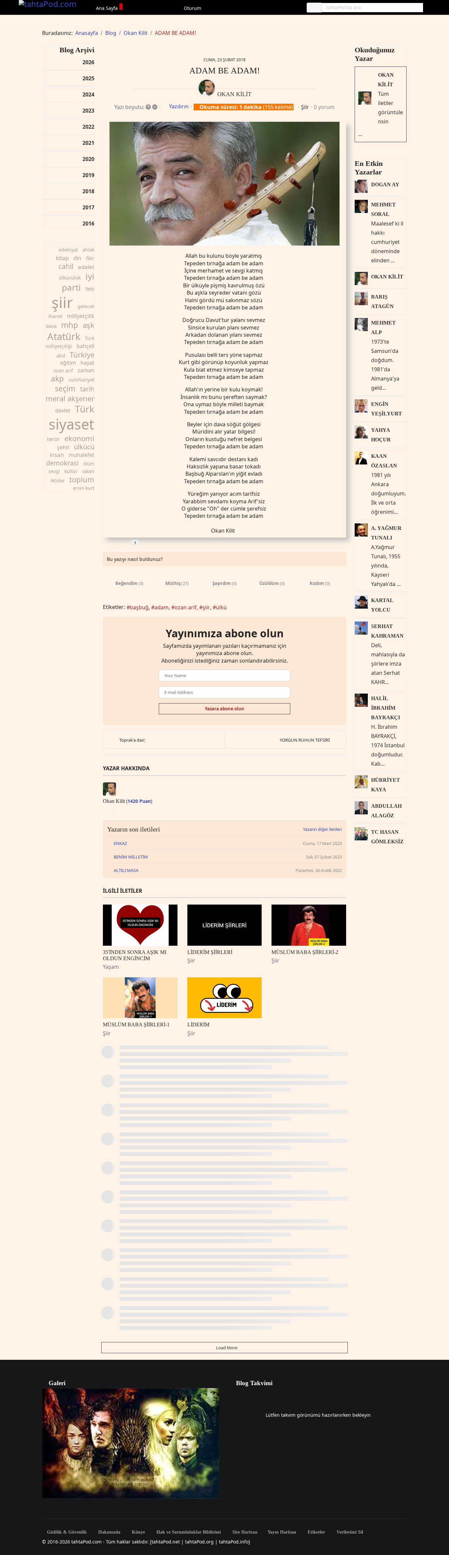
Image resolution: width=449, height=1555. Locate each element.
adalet (86, 267)
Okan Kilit (234, 94)
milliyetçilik (80, 316)
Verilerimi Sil (349, 1532)
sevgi (54, 471)
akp (57, 378)
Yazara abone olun (224, 709)
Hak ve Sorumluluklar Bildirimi (188, 1532)
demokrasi (62, 463)
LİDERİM (198, 1024)
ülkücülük (70, 277)
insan (57, 455)
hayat (87, 362)
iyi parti (78, 281)
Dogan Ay (385, 184)
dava (51, 326)
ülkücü (84, 446)
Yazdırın (179, 106)
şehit (63, 447)
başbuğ (139, 607)
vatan (88, 471)
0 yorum (324, 107)
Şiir (305, 107)
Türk (84, 409)
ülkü (221, 607)
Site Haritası (244, 1532)
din (77, 258)
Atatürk (63, 336)
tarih (87, 389)
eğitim (68, 362)
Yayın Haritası (282, 1532)
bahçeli (85, 346)
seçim (65, 388)
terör (53, 439)
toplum (81, 479)
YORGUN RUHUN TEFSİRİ (305, 740)
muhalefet (81, 455)
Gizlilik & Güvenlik (66, 1532)
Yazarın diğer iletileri (322, 829)
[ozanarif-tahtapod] (224, 184)
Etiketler (315, 1532)
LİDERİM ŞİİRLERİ (209, 952)
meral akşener (70, 398)
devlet (62, 410)
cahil (66, 266)
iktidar (58, 480)
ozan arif (63, 370)
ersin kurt (83, 488)
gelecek (86, 306)
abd (61, 356)
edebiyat (68, 250)
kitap (62, 258)
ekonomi (79, 438)
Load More (226, 1348)
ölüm (88, 464)
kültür (71, 471)
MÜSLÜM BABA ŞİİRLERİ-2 (305, 952)
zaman (86, 370)
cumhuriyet (81, 379)
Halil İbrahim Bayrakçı (385, 708)
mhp (69, 324)
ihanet (55, 316)
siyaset (71, 424)
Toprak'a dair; (132, 740)
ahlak (88, 250)
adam (161, 607)
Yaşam (111, 966)
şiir (62, 302)
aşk (88, 325)
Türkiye (82, 354)
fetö (89, 288)
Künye (137, 1532)
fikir (90, 258)
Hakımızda (108, 1532)
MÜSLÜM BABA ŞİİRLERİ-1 (136, 1024)
